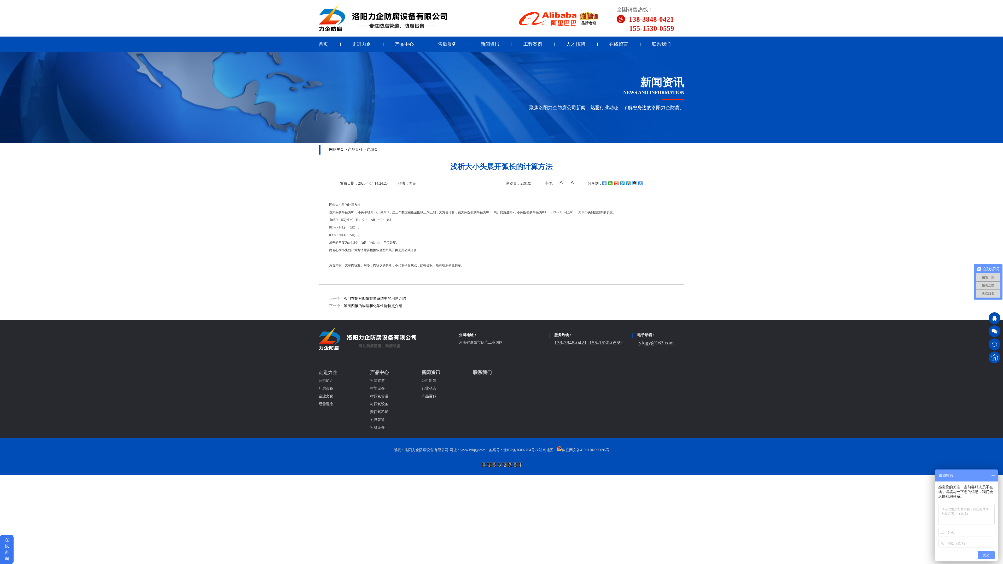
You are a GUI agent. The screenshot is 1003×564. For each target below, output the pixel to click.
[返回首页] (994, 357)
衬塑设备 (377, 388)
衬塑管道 (377, 381)
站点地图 (546, 450)
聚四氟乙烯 (379, 412)
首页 (323, 44)
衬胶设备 (377, 428)
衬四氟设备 (379, 404)
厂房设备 (326, 388)
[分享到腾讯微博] (622, 183)
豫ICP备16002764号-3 (520, 450)
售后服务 (447, 44)
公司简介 (326, 381)
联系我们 (661, 44)
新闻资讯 (490, 44)
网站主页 (336, 149)
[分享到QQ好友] (634, 183)
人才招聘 (575, 44)
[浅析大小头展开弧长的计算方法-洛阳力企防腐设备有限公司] (383, 31)
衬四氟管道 (379, 396)
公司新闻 (429, 381)
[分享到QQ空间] (628, 183)
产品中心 (404, 44)
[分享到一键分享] (640, 183)
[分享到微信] (610, 183)
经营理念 (326, 404)
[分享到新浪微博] (616, 183)
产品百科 (355, 149)
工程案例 (532, 44)
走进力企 (361, 44)
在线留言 (618, 44)
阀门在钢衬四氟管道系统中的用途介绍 (375, 299)
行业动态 (429, 388)
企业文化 (326, 396)
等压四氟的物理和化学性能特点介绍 (373, 306)
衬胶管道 (377, 420)
